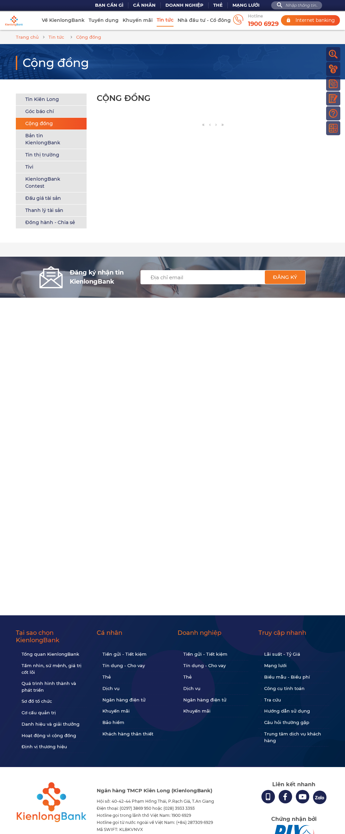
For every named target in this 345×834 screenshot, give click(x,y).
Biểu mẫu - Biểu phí (287, 677)
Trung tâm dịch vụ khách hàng (292, 737)
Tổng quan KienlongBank (50, 654)
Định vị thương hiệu (44, 746)
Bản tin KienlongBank (42, 139)
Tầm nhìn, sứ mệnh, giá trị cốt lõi (52, 669)
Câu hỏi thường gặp (286, 722)
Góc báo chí (39, 111)
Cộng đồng (39, 123)
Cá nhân (144, 5)
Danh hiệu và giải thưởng (51, 724)
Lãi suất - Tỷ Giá (282, 654)
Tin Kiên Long (42, 99)
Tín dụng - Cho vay (123, 665)
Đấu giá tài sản (43, 198)
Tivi (29, 167)
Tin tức (165, 20)
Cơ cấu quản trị (39, 712)
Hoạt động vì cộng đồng (49, 735)
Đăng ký (285, 277)
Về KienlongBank (63, 20)
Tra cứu (272, 699)
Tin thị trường (42, 155)
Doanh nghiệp (184, 5)
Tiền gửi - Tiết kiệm (124, 654)
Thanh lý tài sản (44, 210)
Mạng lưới (245, 5)
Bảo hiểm (113, 722)
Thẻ (218, 5)
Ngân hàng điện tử (124, 699)
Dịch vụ (111, 688)
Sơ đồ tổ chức (37, 701)
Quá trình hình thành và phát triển (49, 687)
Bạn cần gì (109, 5)
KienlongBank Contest (42, 182)
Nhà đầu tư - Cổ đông (204, 20)
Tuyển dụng (104, 20)
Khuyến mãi (138, 20)
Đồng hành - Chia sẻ (50, 222)
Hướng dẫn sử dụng (287, 711)
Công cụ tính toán (284, 688)
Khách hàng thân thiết (127, 733)
